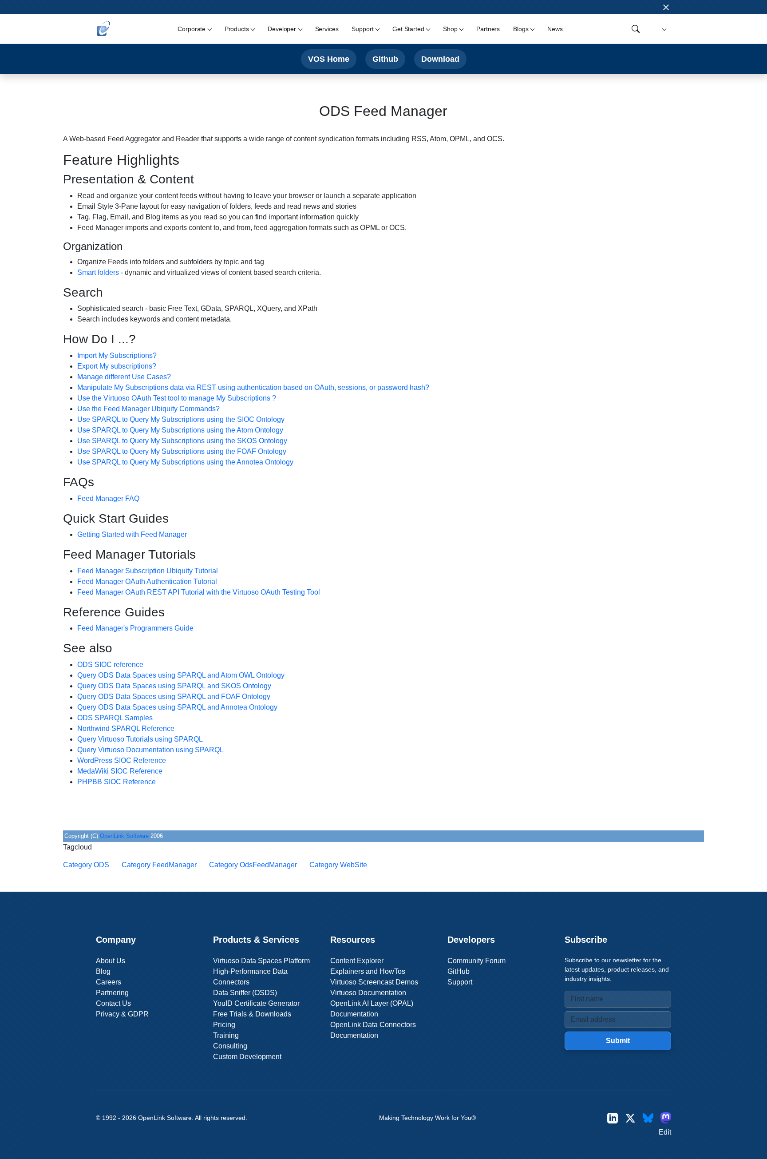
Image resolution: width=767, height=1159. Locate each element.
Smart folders (98, 272)
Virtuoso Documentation (368, 992)
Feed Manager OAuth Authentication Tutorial (147, 581)
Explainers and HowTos (367, 971)
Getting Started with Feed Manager (132, 534)
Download (440, 59)
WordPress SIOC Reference (121, 760)
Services (327, 28)
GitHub (458, 971)
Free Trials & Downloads (252, 1014)
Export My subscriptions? (116, 366)
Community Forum (476, 961)
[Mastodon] (665, 1117)
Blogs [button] (520, 28)
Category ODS (86, 865)
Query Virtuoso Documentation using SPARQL (150, 750)
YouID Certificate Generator (256, 1003)
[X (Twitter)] (630, 1117)
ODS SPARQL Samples (115, 718)
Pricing (224, 1024)
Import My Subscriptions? (117, 355)
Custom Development (247, 1056)
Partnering (112, 992)
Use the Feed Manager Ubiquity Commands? (148, 409)
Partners (488, 28)
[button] (663, 29)
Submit (618, 1040)
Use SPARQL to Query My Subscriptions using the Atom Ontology (180, 430)
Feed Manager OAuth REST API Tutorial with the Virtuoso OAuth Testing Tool (198, 592)
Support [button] (362, 28)
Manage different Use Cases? (124, 377)
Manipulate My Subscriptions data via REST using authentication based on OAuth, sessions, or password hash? (253, 387)
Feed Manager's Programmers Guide (135, 628)
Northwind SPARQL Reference (125, 728)
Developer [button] (282, 28)
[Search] (635, 29)
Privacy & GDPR (122, 1014)
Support (459, 982)
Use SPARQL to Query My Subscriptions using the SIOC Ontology (181, 419)
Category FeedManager (159, 865)
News (554, 28)
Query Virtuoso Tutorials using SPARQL (140, 739)
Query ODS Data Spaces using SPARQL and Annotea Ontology (177, 707)
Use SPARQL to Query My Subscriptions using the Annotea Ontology (185, 462)
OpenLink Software (124, 836)
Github (385, 59)
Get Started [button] (408, 28)
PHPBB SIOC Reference (116, 782)
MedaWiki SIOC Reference (119, 771)
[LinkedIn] (612, 1117)
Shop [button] (450, 28)
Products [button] (237, 28)
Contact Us (113, 1003)
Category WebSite (338, 865)
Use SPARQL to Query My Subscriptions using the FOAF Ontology (181, 451)
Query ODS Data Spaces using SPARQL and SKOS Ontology (174, 686)
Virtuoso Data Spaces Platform (261, 961)
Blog (103, 971)
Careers (108, 982)
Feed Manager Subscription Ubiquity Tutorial (147, 571)
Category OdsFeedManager (253, 865)
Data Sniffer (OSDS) (245, 992)
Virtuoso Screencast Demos (374, 982)
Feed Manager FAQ (108, 498)
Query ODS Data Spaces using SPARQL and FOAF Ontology (173, 696)
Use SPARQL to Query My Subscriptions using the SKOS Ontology (182, 441)
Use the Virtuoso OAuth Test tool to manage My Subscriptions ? (176, 398)
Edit (665, 1132)
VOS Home (328, 59)
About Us (110, 961)
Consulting (230, 1046)
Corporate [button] (192, 28)
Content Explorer (357, 961)
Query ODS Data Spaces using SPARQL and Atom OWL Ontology (181, 675)
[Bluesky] (648, 1117)
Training (226, 1035)
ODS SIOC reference (110, 664)
